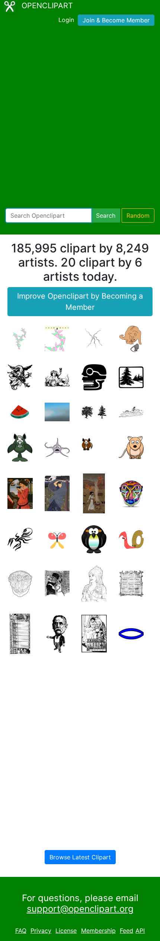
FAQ (20, 930)
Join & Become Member (116, 20)
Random (138, 215)
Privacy (41, 930)
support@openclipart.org (80, 908)
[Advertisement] (80, 118)
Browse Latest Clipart (80, 857)
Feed (126, 930)
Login (66, 19)
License (66, 930)
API (140, 930)
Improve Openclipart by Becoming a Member (80, 302)
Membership (98, 930)
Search (105, 215)
